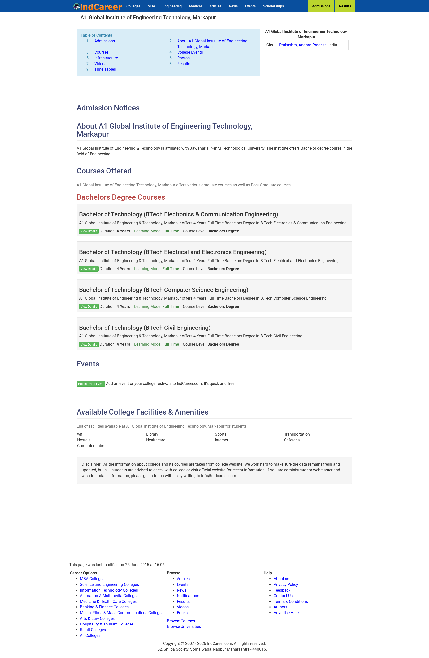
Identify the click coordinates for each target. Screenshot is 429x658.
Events (250, 6)
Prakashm (288, 45)
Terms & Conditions (291, 601)
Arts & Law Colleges (97, 618)
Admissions (321, 6)
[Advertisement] (306, 90)
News (233, 6)
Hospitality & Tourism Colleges (107, 624)
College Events (190, 52)
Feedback (282, 590)
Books (182, 612)
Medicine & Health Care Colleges (108, 601)
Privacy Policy (286, 584)
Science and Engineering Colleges (109, 584)
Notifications (188, 595)
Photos (183, 58)
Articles (215, 6)
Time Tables (105, 69)
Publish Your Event (91, 384)
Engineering (172, 6)
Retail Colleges (93, 629)
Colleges (133, 6)
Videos (100, 63)
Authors (280, 607)
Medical (195, 6)
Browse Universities (184, 626)
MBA (151, 6)
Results (345, 6)
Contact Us (283, 595)
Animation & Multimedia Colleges (109, 595)
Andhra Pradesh (313, 45)
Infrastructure (106, 58)
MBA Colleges (92, 578)
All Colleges (90, 635)
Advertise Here (286, 612)
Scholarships (273, 6)
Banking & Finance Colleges (104, 607)
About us (281, 578)
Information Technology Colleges (109, 590)
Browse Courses (181, 621)
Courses (101, 52)
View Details (89, 231)
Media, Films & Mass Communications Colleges (121, 612)
